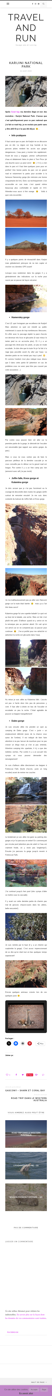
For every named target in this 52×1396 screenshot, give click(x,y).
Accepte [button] (34, 1390)
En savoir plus (26, 1393)
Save (31, 1075)
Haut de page (38, 1382)
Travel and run (26, 27)
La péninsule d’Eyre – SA (26, 1166)
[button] (19, 1022)
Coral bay (15, 112)
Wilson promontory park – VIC (26, 1197)
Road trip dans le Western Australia (26, 1134)
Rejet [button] (44, 1390)
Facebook (13, 1332)
